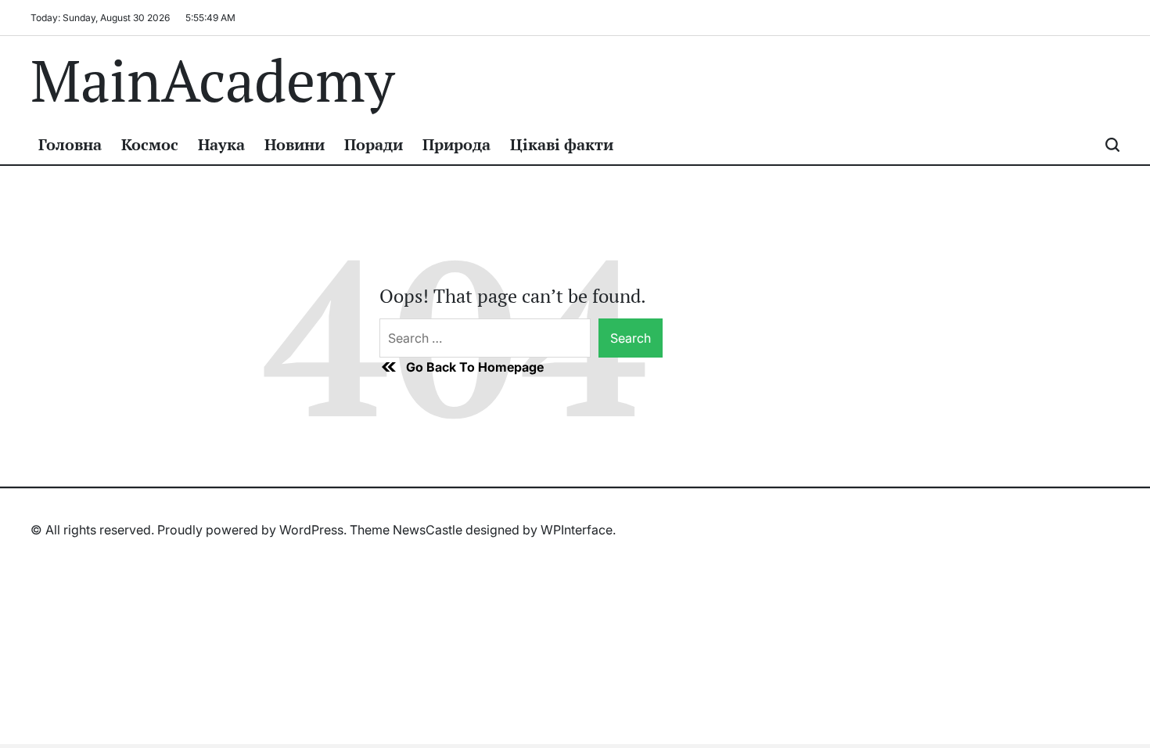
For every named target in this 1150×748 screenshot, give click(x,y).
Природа (456, 144)
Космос (149, 144)
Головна (70, 144)
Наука (221, 144)
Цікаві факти (561, 144)
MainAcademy (212, 81)
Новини (294, 144)
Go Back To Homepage (475, 367)
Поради (373, 144)
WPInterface (577, 530)
